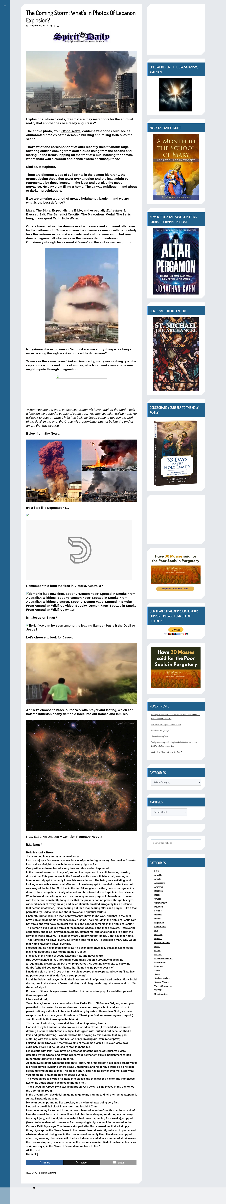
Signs (157, 974)
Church (157, 899)
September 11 (57, 507)
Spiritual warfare (47, 1172)
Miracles (158, 934)
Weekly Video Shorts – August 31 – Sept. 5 (166, 752)
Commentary (160, 903)
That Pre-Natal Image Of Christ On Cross (166, 724)
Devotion (158, 907)
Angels (157, 879)
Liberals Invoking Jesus (160, 736)
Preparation (159, 962)
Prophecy (158, 966)
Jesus (67, 637)
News (157, 946)
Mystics (158, 938)
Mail (156, 930)
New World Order (162, 942)
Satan (50, 617)
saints (157, 970)
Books (157, 895)
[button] (5, 5)
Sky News (51, 433)
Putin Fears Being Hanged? (161, 730)
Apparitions (159, 883)
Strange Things (161, 982)
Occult (157, 950)
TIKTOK (158, 990)
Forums (158, 911)
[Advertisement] (176, 519)
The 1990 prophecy (163, 986)
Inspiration (159, 923)
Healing (157, 915)
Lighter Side (160, 927)
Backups (158, 891)
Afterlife (158, 875)
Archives (158, 887)
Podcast (158, 954)
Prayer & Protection (163, 958)
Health (157, 919)
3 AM (156, 871)
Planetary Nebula (89, 836)
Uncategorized (161, 994)
